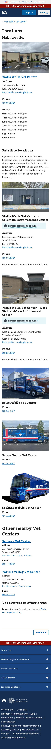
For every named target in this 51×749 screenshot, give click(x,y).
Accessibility (7, 709)
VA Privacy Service (10, 729)
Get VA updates (8, 677)
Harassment (7, 717)
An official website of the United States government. (26, 2)
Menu (43, 12)
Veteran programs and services (15, 659)
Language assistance (10, 686)
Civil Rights (22, 709)
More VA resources (9, 668)
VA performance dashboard (26, 733)
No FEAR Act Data (30, 729)
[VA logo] (4, 12)
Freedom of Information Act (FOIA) (18, 713)
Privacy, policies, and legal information (20, 725)
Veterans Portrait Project (13, 737)
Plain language (8, 721)
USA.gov (5, 733)
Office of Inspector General (29, 717)
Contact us (6, 650)
